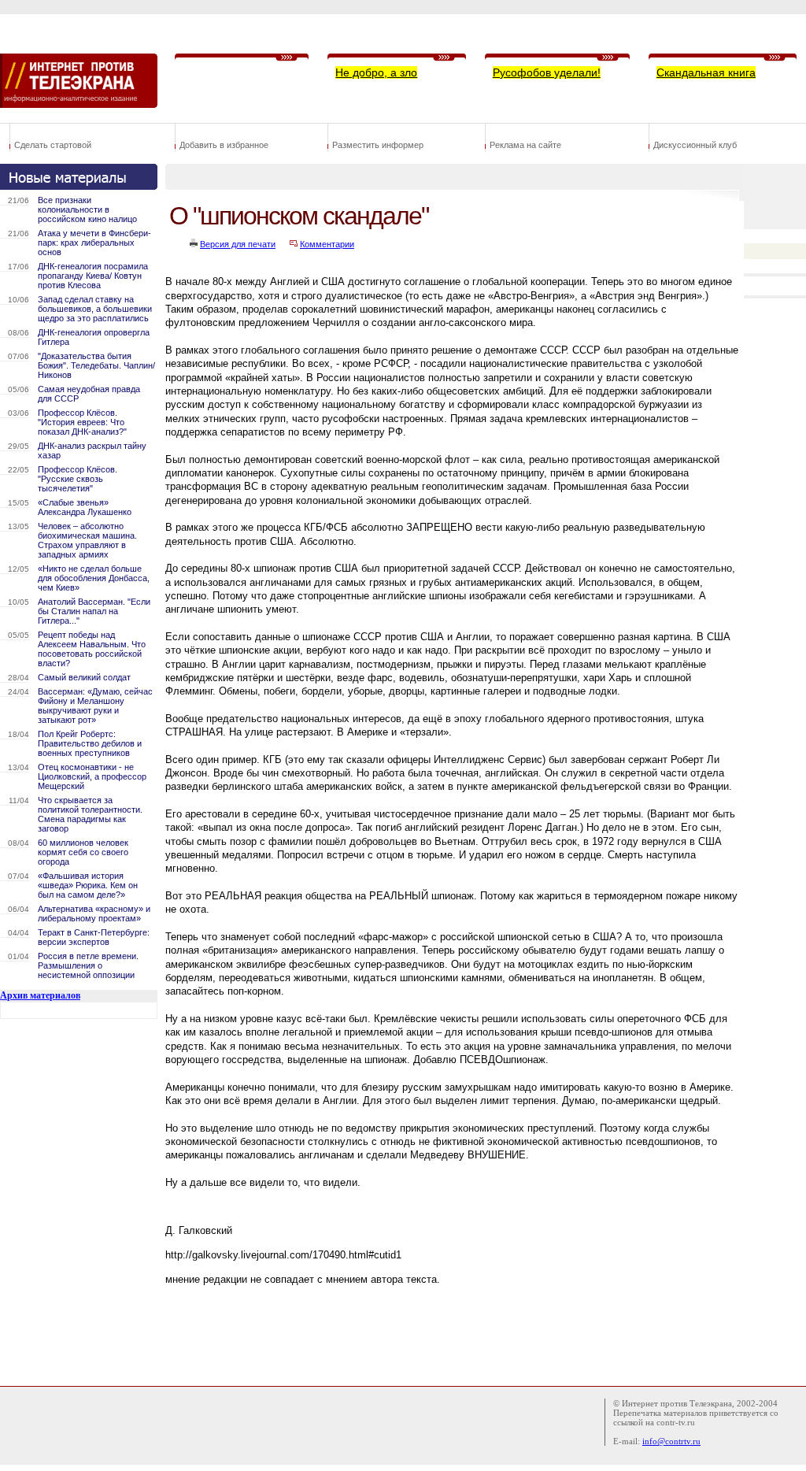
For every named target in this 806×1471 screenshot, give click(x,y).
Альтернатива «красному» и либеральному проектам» (94, 913)
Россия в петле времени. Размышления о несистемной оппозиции (88, 965)
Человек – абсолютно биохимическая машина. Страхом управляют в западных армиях (87, 540)
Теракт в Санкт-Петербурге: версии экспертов (94, 937)
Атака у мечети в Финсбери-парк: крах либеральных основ (94, 242)
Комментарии (327, 244)
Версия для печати (237, 244)
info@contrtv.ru (671, 1441)
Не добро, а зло (376, 72)
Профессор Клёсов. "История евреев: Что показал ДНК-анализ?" (82, 422)
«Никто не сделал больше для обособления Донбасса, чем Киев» (94, 578)
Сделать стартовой (52, 145)
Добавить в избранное (223, 145)
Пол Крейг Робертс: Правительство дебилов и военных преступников (90, 743)
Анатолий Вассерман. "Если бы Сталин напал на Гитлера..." (94, 611)
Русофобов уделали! (547, 72)
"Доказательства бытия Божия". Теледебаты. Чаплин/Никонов (96, 365)
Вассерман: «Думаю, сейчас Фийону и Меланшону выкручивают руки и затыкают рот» (95, 705)
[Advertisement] (451, 1331)
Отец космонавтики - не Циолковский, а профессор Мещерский (92, 776)
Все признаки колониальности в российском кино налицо (87, 209)
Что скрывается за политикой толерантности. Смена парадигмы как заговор (90, 814)
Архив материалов (40, 995)
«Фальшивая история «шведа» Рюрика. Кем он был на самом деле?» (88, 885)
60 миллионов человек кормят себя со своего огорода (83, 852)
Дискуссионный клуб (695, 145)
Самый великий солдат (84, 677)
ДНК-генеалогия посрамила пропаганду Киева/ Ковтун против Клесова (93, 275)
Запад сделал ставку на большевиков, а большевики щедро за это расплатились (95, 309)
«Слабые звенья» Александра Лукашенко (84, 507)
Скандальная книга (706, 72)
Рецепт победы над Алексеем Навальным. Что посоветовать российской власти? (92, 649)
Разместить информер (377, 145)
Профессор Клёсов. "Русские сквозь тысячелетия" (77, 479)
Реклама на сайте (525, 145)
